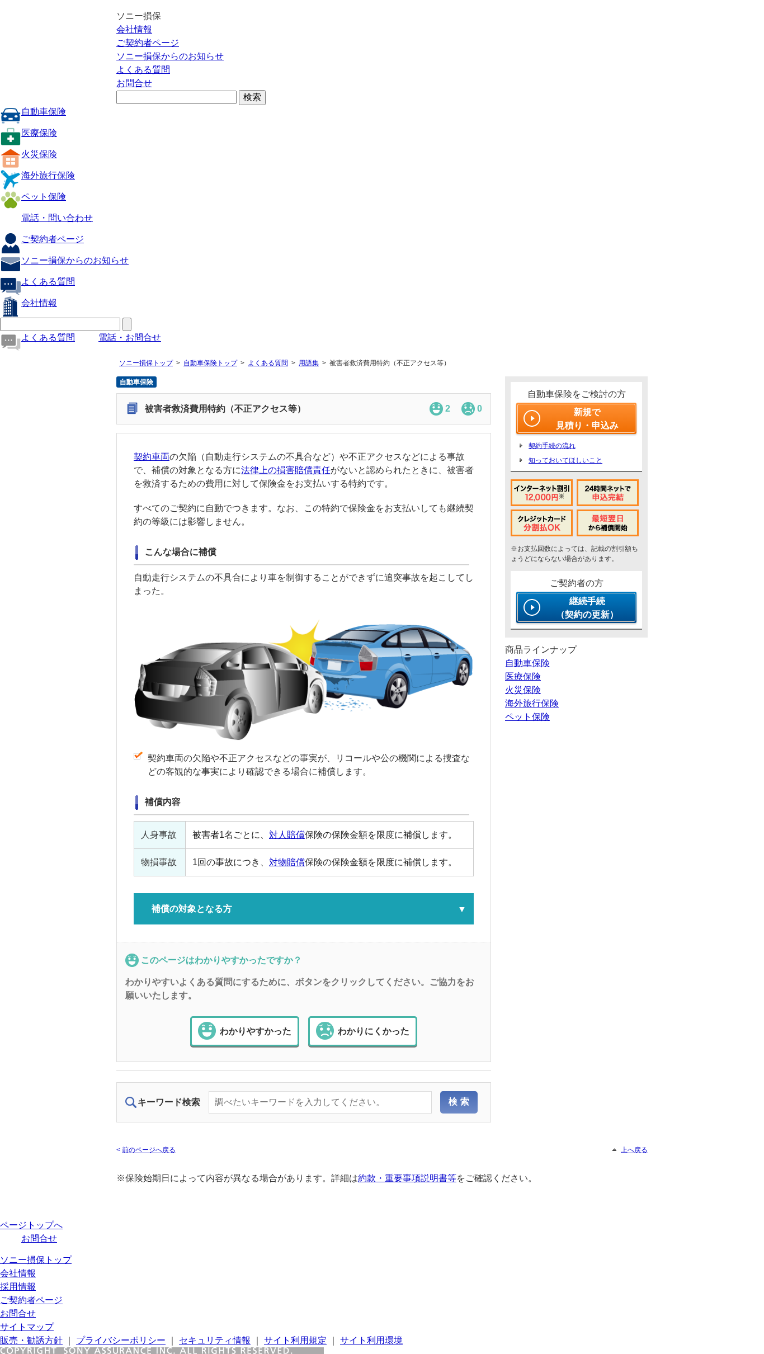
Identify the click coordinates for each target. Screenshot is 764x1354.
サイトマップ (27, 1327)
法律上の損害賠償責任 (286, 470)
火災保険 (39, 154)
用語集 (309, 363)
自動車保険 (43, 111)
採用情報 (18, 1286)
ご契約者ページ (147, 43)
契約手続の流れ (552, 446)
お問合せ (134, 83)
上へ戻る (634, 1150)
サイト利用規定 (295, 1340)
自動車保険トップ (210, 363)
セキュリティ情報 (215, 1340)
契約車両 (151, 456)
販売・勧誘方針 (31, 1340)
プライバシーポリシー (121, 1340)
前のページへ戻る (149, 1150)
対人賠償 (287, 834)
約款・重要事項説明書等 (407, 1178)
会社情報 (134, 29)
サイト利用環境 (371, 1340)
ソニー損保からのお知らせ (170, 56)
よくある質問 (143, 69)
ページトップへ (31, 1225)
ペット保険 (43, 196)
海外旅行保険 (48, 175)
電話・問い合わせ (57, 218)
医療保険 (39, 133)
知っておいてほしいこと (565, 460)
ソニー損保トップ (146, 363)
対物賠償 (287, 862)
